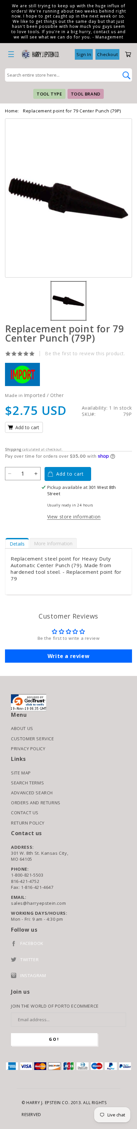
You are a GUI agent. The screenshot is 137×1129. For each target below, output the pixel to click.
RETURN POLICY (28, 823)
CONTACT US (25, 813)
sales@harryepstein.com (38, 903)
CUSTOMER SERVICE (32, 739)
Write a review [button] (68, 656)
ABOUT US (22, 728)
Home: (12, 111)
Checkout (107, 54)
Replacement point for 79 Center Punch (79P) (72, 111)
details (17, 544)
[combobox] (61, 75)
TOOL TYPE (49, 94)
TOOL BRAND (85, 94)
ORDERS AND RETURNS (36, 803)
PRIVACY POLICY (28, 749)
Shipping (13, 449)
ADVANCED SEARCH (32, 793)
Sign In (83, 54)
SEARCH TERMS (27, 783)
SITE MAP (21, 773)
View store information (74, 516)
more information (53, 543)
